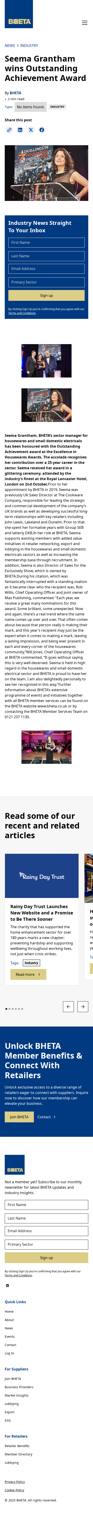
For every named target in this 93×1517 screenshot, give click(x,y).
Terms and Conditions (22, 313)
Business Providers (19, 1387)
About (9, 1320)
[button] (83, 22)
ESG (8, 1420)
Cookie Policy (14, 1490)
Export (9, 1412)
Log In (9, 1353)
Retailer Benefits (17, 1446)
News (9, 1328)
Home (9, 1311)
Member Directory (18, 1454)
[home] (19, 14)
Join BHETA (19, 1116)
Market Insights (17, 1395)
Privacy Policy (15, 1482)
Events (10, 1336)
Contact (10, 1345)
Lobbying (12, 1404)
